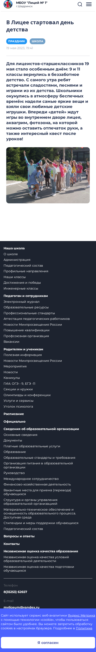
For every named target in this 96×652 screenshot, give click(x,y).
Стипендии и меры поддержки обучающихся (41, 523)
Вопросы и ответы (19, 536)
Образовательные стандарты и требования (39, 458)
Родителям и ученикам (23, 349)
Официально (14, 422)
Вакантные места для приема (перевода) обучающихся (37, 492)
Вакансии (11, 342)
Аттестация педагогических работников (37, 319)
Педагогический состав (23, 265)
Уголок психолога (18, 406)
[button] (80, 4)
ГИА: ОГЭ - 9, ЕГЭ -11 (19, 384)
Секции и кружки (18, 389)
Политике (84, 628)
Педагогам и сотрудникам (26, 296)
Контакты (12, 544)
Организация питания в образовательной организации (38, 465)
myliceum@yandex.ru (22, 607)
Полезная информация (23, 355)
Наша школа (14, 248)
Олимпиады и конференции (27, 395)
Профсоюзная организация (26, 336)
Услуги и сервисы (18, 401)
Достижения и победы (22, 283)
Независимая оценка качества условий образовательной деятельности (36, 559)
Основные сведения (20, 435)
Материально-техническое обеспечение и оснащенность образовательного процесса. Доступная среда (40, 513)
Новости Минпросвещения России (33, 325)
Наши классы (15, 277)
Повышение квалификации (27, 330)
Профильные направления (26, 271)
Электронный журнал (22, 302)
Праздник (16, 41)
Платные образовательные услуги (32, 446)
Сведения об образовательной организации (41, 429)
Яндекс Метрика (81, 615)
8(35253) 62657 (15, 592)
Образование (15, 452)
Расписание (14, 414)
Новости (11, 372)
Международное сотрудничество (31, 479)
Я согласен (48, 643)
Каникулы (12, 378)
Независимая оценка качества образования (41, 551)
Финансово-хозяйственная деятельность (37, 484)
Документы (13, 440)
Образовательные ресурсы (26, 307)
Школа (37, 41)
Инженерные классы (21, 288)
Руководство (14, 473)
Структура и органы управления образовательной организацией (30, 502)
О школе (11, 254)
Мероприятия (15, 366)
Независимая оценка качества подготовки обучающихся (39, 569)
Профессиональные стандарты (29, 313)
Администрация (17, 260)
